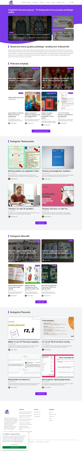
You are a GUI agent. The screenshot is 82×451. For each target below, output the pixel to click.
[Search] (70, 2)
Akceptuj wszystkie (14, 447)
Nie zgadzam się (14, 444)
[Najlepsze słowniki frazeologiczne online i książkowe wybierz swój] (33, 274)
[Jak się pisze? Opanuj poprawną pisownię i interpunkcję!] (58, 366)
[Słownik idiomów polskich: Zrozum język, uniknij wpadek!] (16, 274)
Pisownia (48, 2)
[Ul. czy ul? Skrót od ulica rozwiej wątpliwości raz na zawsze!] (58, 328)
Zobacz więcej (41, 222)
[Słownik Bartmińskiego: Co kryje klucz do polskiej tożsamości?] (30, 28)
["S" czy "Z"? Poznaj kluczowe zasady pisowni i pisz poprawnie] (66, 101)
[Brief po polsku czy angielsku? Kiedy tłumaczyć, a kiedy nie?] (24, 157)
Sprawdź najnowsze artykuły (41, 131)
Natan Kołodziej (14, 178)
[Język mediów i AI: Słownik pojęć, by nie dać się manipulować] (16, 101)
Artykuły (21, 409)
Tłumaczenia (35, 2)
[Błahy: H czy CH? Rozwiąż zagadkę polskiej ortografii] (24, 328)
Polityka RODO (31, 441)
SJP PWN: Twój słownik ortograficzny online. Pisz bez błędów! (25, 428)
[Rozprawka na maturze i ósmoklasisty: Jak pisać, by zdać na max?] (24, 366)
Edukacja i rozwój (60, 2)
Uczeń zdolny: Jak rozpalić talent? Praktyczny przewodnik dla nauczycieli (63, 21)
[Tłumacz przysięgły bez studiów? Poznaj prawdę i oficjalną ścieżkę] (58, 157)
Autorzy (36, 409)
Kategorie (51, 409)
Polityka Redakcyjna (39, 441)
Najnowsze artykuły (26, 2)
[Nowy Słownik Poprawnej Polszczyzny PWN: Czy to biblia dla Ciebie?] (49, 274)
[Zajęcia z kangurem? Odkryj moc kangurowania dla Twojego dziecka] (33, 101)
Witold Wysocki (14, 87)
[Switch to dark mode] (73, 2)
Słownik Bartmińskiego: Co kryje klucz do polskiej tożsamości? (29, 34)
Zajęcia (53, 2)
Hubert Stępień (47, 87)
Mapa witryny (46, 441)
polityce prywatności (19, 441)
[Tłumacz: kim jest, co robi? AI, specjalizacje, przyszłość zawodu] (58, 195)
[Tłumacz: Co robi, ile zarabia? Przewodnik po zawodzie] (24, 195)
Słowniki (42, 2)
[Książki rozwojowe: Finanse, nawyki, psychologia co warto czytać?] (49, 101)
